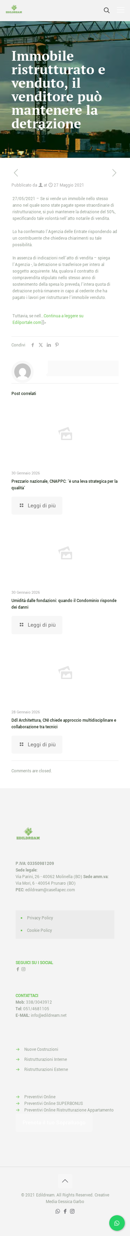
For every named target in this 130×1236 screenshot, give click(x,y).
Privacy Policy (40, 918)
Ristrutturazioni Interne (45, 1060)
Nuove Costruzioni (41, 1050)
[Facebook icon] (65, 1211)
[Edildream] (14, 10)
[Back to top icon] (65, 1181)
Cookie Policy (39, 931)
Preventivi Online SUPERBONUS (53, 1104)
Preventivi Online (39, 1097)
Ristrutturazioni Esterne (46, 1070)
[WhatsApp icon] (57, 1211)
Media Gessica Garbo (65, 1202)
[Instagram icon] (72, 1211)
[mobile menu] (121, 10)
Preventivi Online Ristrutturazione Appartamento (69, 1110)
